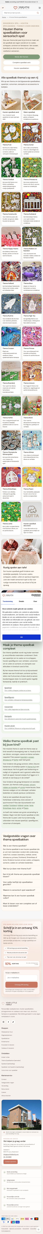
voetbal (6, 805)
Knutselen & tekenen (7, 1045)
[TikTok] (13, 1022)
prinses (26, 785)
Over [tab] (35, 601)
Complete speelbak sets (21, 62)
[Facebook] (8, 1022)
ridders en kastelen (10, 787)
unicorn (32, 785)
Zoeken (3, 1092)
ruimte (22, 787)
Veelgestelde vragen (7, 1083)
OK (21, 637)
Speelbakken (5, 1038)
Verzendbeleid (33, 1228)
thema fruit (31, 767)
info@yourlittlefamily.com (11, 1154)
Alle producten (6, 1095)
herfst (16, 760)
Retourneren (5, 1089)
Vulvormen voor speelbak (9, 1070)
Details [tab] (21, 601)
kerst (14, 808)
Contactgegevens (5, 1231)
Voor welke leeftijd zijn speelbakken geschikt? (18, 883)
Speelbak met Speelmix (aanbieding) (12, 1067)
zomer (26, 805)
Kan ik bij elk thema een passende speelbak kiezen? (21, 875)
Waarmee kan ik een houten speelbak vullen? (18, 896)
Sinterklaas (7, 808)
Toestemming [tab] (8, 601)
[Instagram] (3, 1022)
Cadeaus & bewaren (7, 1048)
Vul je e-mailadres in (12, 973)
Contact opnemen (10, 1162)
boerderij (24, 757)
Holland (20, 805)
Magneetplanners (6, 1035)
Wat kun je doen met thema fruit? (17, 868)
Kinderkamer (5, 1041)
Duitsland (13, 805)
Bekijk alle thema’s (21, 57)
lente (31, 805)
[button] (3, 7)
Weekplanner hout (7, 1032)
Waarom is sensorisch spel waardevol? (19, 890)
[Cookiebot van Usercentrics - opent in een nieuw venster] (31, 595)
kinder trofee (5, 1057)
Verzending (4, 1086)
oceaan (31, 757)
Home (4, 17)
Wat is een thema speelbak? (15, 846)
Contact (3, 1079)
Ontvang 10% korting (21, 985)
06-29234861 (7, 1157)
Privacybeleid (4, 1228)
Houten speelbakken (21, 68)
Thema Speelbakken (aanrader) (11, 1060)
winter (19, 808)
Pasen (26, 808)
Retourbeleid (26, 1228)
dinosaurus (7, 760)
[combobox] (21, 13)
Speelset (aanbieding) (8, 1064)
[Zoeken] (38, 13)
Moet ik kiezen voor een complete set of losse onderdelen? (20, 904)
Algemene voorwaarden (15, 1228)
